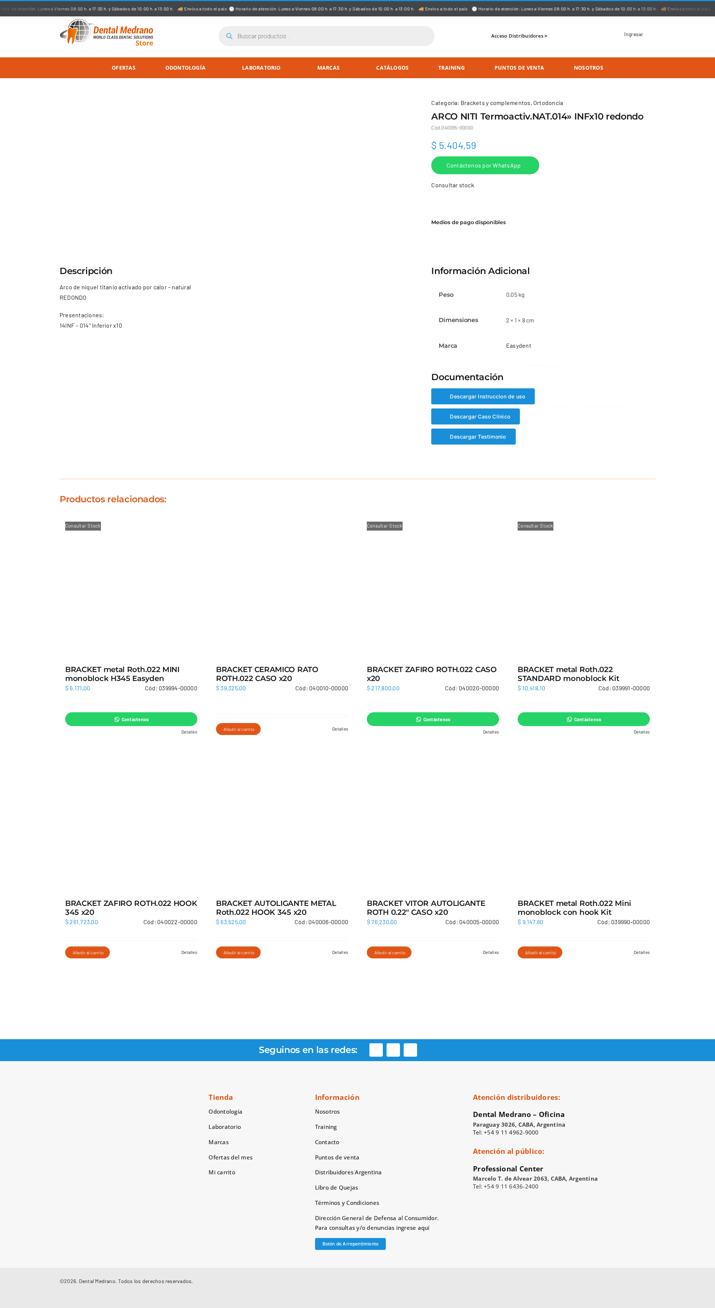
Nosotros (327, 1111)
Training (326, 1126)
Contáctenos (135, 719)
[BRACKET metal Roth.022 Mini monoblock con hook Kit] (583, 819)
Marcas (218, 1142)
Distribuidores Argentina (348, 1172)
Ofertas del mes (230, 1157)
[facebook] (376, 1050)
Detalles (189, 731)
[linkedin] (410, 1050)
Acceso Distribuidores (517, 35)
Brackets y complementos (496, 102)
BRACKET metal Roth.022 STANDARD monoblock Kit (568, 674)
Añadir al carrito (239, 729)
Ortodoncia (548, 102)
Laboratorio (225, 1126)
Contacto (327, 1142)
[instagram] (393, 1050)
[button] (543, 222)
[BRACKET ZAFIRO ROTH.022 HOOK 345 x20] (131, 819)
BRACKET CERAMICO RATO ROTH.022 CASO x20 (267, 674)
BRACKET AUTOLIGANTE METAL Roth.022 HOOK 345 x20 (276, 908)
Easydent (518, 345)
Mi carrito (222, 1172)
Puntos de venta (337, 1157)
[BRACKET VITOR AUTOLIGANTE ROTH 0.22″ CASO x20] (433, 819)
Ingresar (634, 34)
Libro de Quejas (336, 1187)
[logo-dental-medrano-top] (106, 21)
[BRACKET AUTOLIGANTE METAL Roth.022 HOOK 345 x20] (282, 819)
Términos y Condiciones (347, 1202)
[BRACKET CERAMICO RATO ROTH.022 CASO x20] (282, 586)
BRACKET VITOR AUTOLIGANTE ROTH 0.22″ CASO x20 (426, 908)
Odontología (225, 1111)
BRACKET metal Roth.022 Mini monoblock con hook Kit (574, 908)
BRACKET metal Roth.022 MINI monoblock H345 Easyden (122, 674)
